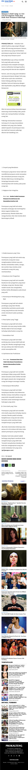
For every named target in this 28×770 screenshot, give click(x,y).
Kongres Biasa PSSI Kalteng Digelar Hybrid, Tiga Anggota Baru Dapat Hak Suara (17, 714)
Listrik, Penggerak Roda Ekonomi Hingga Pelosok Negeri (7, 473)
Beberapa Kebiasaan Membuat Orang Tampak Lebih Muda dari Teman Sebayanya (18, 674)
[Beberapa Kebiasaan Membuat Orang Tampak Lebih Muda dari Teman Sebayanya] (4, 675)
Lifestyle (11, 5)
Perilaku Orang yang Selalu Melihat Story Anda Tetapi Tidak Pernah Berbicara (17, 689)
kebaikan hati (4, 461)
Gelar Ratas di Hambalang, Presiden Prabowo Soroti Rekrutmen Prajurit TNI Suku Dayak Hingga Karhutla (18, 729)
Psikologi (4, 458)
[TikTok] (14, 756)
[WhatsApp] (9, 465)
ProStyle (7, 5)
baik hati (19, 458)
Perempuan (9, 458)
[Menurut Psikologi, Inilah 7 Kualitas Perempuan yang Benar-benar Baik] (4, 668)
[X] (6, 465)
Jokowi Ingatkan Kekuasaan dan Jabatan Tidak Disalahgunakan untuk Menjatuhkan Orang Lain (17, 722)
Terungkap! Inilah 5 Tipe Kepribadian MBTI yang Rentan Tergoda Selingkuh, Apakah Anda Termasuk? (21, 475)
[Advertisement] (14, 150)
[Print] (13, 465)
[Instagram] (11, 756)
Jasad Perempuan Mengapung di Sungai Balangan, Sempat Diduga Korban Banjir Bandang (16, 681)
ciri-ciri (14, 458)
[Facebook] (2, 465)
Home (2, 5)
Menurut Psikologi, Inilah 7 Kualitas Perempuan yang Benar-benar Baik (17, 667)
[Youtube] (19, 756)
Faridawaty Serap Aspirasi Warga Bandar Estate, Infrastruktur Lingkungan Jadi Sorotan (16, 736)
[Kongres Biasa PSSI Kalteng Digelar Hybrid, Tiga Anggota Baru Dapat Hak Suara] (4, 715)
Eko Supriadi (9, 456)
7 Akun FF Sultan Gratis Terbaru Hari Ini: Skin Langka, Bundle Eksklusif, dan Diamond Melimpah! (18, 696)
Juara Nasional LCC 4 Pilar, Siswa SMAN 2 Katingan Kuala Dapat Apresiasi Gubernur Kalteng (18, 707)
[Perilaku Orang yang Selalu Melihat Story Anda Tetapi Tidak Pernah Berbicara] (4, 690)
